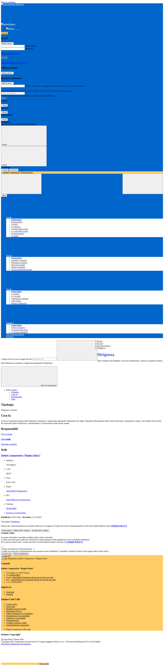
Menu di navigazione (48, 385)
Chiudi (4, 105)
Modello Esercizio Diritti (16, 609)
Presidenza (15, 521)
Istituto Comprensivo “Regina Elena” (20, 455)
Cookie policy (12, 604)
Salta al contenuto (8, 2)
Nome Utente (30, 46)
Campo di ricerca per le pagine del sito (16, 359)
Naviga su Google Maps (16, 513)
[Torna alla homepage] (82, 172)
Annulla (5, 170)
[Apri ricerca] (142, 184)
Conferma (13, 170)
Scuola (100, 343)
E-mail (28, 86)
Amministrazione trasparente (17, 625)
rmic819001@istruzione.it (16, 491)
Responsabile (16, 397)
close (4, 195)
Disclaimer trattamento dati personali (15, 644)
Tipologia (15, 392)
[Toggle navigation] (21, 184)
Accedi (4, 33)
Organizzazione (103, 346)
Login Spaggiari (66, 91)
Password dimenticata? (10, 53)
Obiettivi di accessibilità (15, 618)
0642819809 (11, 508)
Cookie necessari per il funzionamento (16, 549)
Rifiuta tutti (21, 531)
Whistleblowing (12, 620)
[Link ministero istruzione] (12, 4)
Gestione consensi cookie (16, 623)
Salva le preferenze (21, 554)
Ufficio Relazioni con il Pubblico (19, 613)
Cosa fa (14, 394)
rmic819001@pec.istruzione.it (18, 500)
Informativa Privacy (14, 611)
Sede (13, 399)
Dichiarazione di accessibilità (18, 616)
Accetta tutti (40, 531)
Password (29, 49)
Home (99, 341)
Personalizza (7, 531)
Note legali (10, 607)
